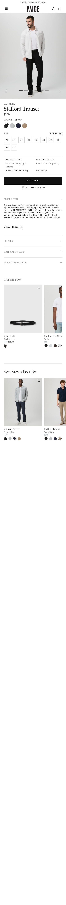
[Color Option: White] (60, 345)
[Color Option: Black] (6, 126)
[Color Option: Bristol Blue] (12, 125)
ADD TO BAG (33, 181)
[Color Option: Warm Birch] (24, 125)
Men (5, 104)
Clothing (12, 104)
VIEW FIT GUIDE (13, 227)
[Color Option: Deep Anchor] (18, 125)
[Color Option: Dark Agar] (55, 345)
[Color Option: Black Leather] (5, 346)
